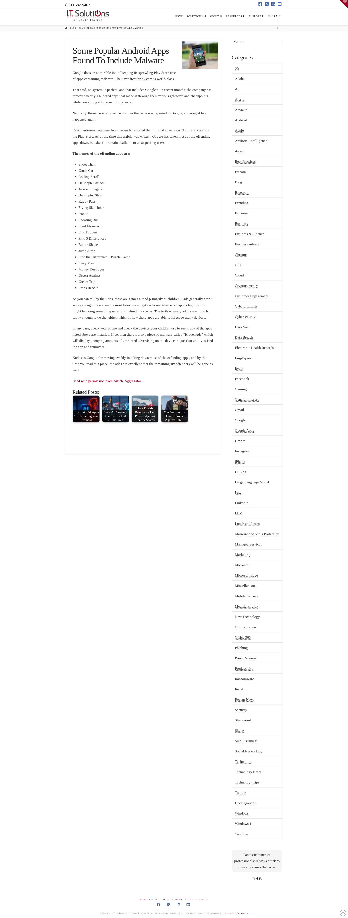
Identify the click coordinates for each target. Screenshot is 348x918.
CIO (238, 265)
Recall (239, 689)
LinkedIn (241, 503)
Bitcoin (240, 172)
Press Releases (245, 658)
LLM (239, 513)
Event (239, 368)
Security (241, 710)
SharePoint (243, 720)
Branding (241, 203)
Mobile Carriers (246, 596)
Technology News (248, 772)
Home (143, 900)
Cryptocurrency (246, 286)
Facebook (242, 379)
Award (239, 151)
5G (237, 68)
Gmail (239, 410)
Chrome (241, 255)
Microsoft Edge (246, 575)
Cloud (239, 275)
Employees (243, 358)
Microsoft (242, 565)
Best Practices (245, 161)
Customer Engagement (251, 296)
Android (241, 120)
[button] (344, 4)
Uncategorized (245, 803)
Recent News (244, 699)
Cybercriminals (246, 306)
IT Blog (240, 472)
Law (238, 492)
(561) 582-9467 (77, 5)
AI (237, 89)
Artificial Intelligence (251, 141)
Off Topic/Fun (245, 627)
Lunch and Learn (247, 524)
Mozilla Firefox (246, 606)
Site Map (154, 900)
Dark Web (242, 327)
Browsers (242, 213)
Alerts (239, 99)
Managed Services (248, 544)
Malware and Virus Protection (257, 534)
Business (241, 223)
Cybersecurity (245, 317)
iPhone (240, 461)
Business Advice (247, 244)
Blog (238, 182)
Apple (239, 130)
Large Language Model (252, 482)
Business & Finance (249, 234)
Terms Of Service (196, 900)
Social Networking (248, 751)
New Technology (247, 617)
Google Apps (244, 430)
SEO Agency (241, 913)
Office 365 (243, 637)
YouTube (241, 834)
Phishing (241, 648)
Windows (242, 813)
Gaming (241, 389)
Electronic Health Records (254, 348)
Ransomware (244, 679)
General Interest (247, 399)
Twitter (240, 793)
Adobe (240, 79)
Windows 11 (244, 824)
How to (240, 441)
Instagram (242, 451)
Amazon (241, 110)
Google (240, 420)
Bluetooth (242, 192)
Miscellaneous (245, 586)
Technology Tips (247, 782)
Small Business (246, 741)
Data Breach (244, 337)
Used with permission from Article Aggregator (106, 381)
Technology (243, 762)
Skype (239, 730)
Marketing (242, 555)
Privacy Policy (173, 900)
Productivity (244, 668)
